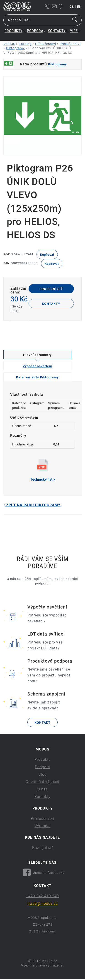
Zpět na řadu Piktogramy (33, 505)
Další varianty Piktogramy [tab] (37, 377)
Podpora (42, 767)
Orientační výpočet (42, 782)
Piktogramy (57, 64)
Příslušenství (45, 44)
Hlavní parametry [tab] (37, 355)
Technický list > (42, 479)
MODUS (9, 44)
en (79, 6)
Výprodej (43, 826)
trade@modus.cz (42, 903)
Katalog (25, 44)
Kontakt (42, 722)
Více (74, 31)
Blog (43, 774)
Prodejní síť (51, 289)
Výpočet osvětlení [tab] (37, 366)
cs (72, 6)
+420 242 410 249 (42, 896)
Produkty (42, 759)
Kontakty (51, 304)
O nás (42, 789)
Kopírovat (47, 254)
